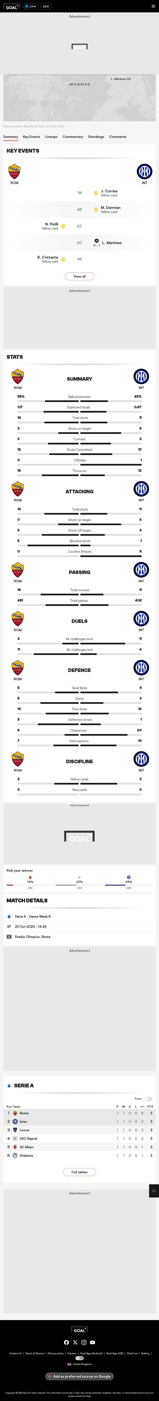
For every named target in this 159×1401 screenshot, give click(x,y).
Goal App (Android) (91, 1353)
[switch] (148, 1099)
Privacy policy (56, 1353)
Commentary (73, 137)
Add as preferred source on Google (82, 1376)
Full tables (80, 1172)
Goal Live (132, 1353)
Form (138, 1098)
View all (79, 276)
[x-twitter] (75, 1343)
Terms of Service (34, 1353)
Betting (145, 1353)
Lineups (51, 137)
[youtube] (92, 1343)
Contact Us (15, 1353)
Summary (10, 137)
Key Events (31, 137)
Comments (117, 137)
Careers (71, 1353)
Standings (96, 137)
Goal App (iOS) (114, 1353)
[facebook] (66, 1343)
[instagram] (84, 1343)
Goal (25, 1392)
